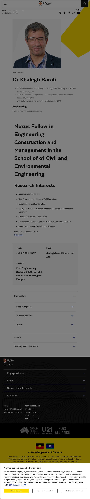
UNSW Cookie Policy (17, 485)
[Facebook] (65, 13)
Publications (20, 296)
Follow (78, 10)
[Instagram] (69, 13)
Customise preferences (74, 491)
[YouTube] (78, 13)
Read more (18, 235)
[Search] (84, 3)
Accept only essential (45, 491)
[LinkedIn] (60, 13)
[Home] (45, 3)
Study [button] (10, 380)
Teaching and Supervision (26, 346)
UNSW (4, 11)
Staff (16, 11)
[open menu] (5, 3)
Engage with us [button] (15, 373)
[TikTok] (74, 13)
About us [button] (12, 395)
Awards (17, 337)
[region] (45, 481)
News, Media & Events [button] (19, 388)
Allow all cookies (16, 491)
